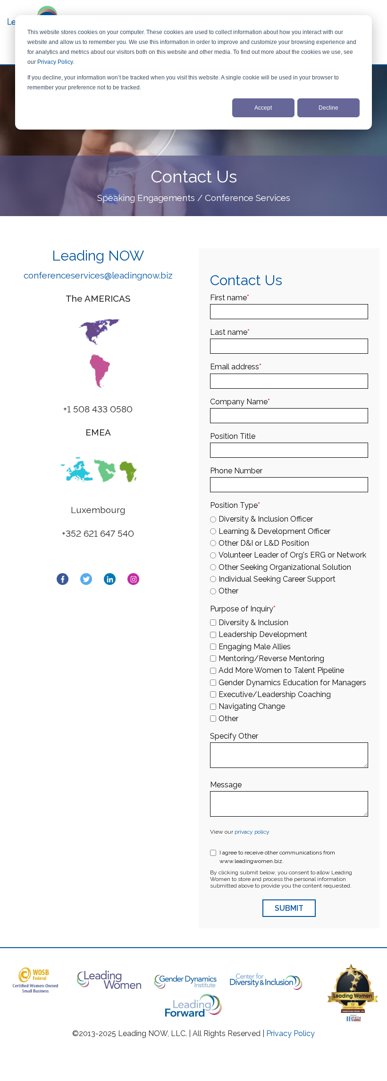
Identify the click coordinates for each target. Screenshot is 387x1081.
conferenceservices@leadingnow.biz (98, 275)
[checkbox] (289, 553)
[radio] (289, 518)
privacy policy (252, 831)
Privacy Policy (55, 62)
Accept (263, 108)
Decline (328, 108)
